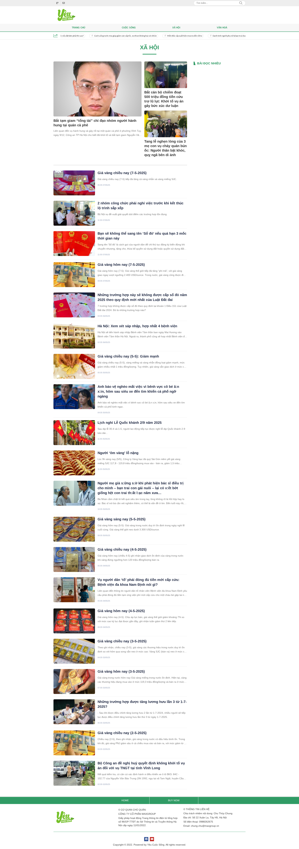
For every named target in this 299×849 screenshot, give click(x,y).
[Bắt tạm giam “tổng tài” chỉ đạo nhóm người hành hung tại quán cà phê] (97, 88)
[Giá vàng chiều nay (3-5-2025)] (74, 651)
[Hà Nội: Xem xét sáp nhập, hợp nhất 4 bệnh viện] (74, 336)
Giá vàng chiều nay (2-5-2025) (122, 733)
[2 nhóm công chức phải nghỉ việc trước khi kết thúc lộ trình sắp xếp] (74, 213)
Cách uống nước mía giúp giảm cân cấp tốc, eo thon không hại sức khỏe (107, 35)
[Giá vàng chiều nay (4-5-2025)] (74, 559)
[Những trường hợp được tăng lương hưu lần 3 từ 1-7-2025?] (74, 711)
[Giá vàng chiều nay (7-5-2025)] (74, 182)
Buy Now (173, 800)
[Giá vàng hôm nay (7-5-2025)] (74, 274)
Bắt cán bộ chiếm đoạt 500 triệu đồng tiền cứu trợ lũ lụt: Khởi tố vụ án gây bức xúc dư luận (163, 99)
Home (125, 800)
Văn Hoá (222, 27)
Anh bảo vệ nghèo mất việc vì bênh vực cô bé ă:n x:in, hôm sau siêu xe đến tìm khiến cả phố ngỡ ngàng (138, 391)
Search (241, 3)
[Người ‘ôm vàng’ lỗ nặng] (74, 462)
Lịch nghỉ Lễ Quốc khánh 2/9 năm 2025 (130, 422)
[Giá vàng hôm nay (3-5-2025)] (74, 681)
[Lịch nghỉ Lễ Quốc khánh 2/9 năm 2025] (74, 432)
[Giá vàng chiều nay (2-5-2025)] (74, 742)
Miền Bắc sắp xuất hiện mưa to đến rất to (167, 35)
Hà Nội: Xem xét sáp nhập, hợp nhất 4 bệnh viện (137, 326)
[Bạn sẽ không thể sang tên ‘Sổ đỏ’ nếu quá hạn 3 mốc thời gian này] (74, 243)
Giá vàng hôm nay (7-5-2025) (121, 265)
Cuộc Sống (129, 27)
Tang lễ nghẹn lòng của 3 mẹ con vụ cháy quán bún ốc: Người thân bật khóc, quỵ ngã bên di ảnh (165, 148)
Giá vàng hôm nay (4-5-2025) (121, 611)
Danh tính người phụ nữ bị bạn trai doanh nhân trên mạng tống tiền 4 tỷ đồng (228, 35)
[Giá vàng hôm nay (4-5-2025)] (74, 620)
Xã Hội (176, 27)
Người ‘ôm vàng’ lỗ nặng (118, 453)
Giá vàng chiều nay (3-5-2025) (122, 641)
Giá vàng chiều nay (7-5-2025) (122, 173)
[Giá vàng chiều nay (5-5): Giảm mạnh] (74, 366)
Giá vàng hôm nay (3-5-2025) (121, 671)
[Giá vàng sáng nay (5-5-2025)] (74, 529)
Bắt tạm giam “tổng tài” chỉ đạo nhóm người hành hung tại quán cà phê (94, 123)
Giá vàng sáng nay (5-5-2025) (122, 519)
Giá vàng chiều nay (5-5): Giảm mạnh (128, 356)
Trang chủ (78, 27)
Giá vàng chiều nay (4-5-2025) (122, 549)
